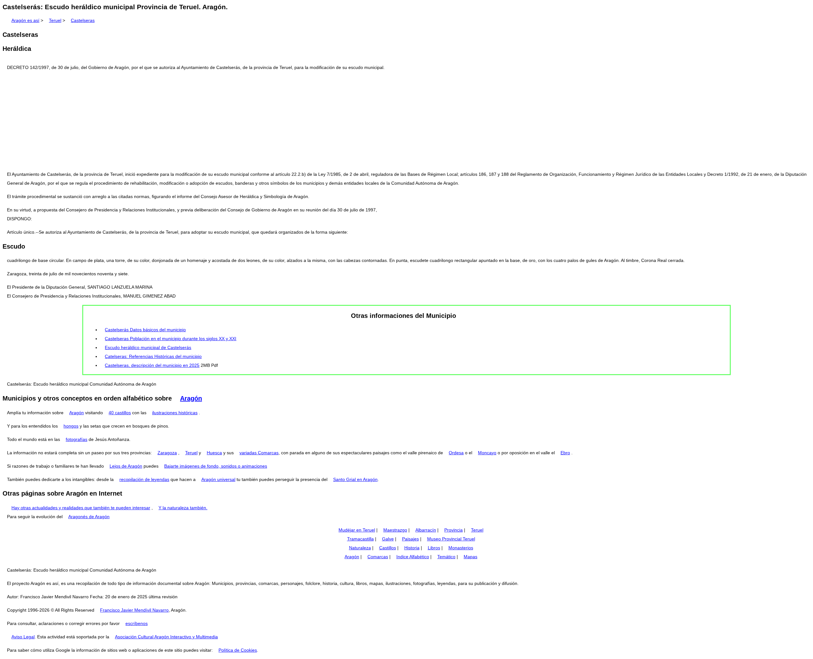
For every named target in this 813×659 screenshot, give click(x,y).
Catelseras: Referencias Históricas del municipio (153, 356)
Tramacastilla (360, 538)
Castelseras (83, 20)
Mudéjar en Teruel (357, 529)
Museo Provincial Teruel (451, 538)
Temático (446, 556)
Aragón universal (218, 479)
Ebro (565, 452)
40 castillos (120, 412)
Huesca (214, 452)
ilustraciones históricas (175, 412)
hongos (71, 426)
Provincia (453, 529)
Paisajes (410, 538)
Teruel (55, 20)
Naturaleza (360, 547)
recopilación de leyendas (144, 479)
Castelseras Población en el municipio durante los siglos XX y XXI (170, 338)
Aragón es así (25, 20)
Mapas (470, 556)
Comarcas (377, 556)
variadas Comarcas (259, 452)
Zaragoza (167, 452)
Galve (388, 538)
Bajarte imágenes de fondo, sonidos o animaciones (215, 466)
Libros (434, 547)
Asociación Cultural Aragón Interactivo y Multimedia (166, 636)
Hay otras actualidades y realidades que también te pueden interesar (80, 507)
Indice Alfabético (412, 556)
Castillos (387, 547)
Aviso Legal (23, 636)
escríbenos (136, 623)
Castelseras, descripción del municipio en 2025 (152, 365)
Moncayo (487, 452)
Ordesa (456, 452)
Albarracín (425, 529)
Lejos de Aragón (126, 466)
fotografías (76, 439)
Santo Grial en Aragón (355, 479)
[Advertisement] (406, 120)
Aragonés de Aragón (89, 516)
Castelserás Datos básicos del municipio (145, 329)
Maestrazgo (395, 529)
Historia (412, 547)
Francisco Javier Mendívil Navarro (134, 610)
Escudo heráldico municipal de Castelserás (148, 347)
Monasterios (460, 547)
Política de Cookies (237, 650)
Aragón (191, 398)
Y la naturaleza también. (182, 507)
